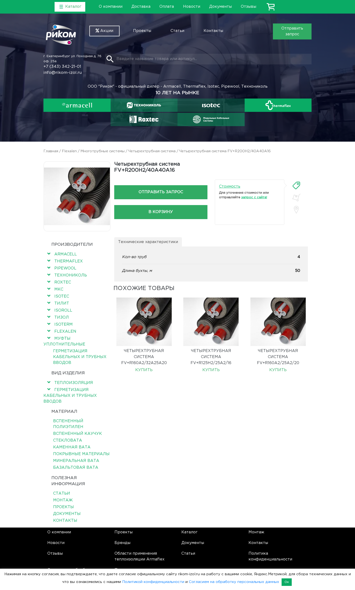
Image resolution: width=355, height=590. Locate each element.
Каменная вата (72, 447)
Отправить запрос (292, 31)
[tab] (296, 185)
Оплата (166, 6)
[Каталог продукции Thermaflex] (278, 105)
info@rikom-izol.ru (62, 73)
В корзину (161, 212)
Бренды (122, 543)
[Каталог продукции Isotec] (211, 105)
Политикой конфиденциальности (153, 581)
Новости (191, 6)
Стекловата (67, 440)
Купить (144, 370)
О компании (110, 6)
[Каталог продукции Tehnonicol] (144, 105)
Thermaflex (68, 261)
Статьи (177, 31)
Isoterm (63, 324)
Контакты (213, 31)
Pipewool (65, 268)
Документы (220, 6)
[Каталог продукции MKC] (211, 119)
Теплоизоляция (73, 383)
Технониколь (70, 275)
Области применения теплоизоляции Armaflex (139, 556)
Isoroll (63, 310)
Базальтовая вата (75, 467)
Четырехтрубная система (152, 151)
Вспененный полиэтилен (68, 424)
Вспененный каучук (77, 434)
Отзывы (248, 6)
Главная (50, 151)
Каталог (189, 532)
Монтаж (63, 500)
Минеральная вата (76, 461)
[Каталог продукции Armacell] (77, 105)
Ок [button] (286, 582)
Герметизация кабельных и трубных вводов (79, 357)
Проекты (142, 31)
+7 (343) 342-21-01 (62, 67)
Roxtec (62, 282)
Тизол (61, 317)
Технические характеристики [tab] (148, 242)
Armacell (65, 254)
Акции (106, 31)
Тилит (61, 303)
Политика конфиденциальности (270, 556)
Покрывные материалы (81, 454)
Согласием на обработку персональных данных (234, 581)
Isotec (61, 296)
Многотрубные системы (102, 151)
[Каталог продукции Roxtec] (144, 119)
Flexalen (69, 151)
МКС (58, 289)
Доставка (140, 6)
